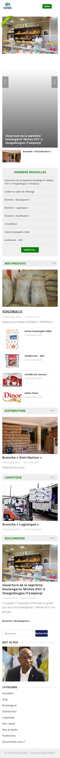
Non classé (8, 723)
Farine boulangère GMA (17, 231)
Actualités (8, 693)
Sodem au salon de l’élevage (20, 191)
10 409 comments (33, 529)
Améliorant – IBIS (14, 239)
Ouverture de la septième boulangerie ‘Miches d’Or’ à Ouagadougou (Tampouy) (23, 139)
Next (55, 82)
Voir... (53, 410)
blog (5, 699)
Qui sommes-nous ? (13, 741)
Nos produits (15, 263)
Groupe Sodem (20, 752)
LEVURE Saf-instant (36, 374)
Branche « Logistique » (17, 207)
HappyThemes (48, 752)
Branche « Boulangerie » (17, 199)
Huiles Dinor (31, 393)
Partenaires (9, 735)
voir (54, 263)
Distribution (15, 411)
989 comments (31, 462)
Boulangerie (15, 538)
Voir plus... (30, 249)
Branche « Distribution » (37, 151)
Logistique (13, 477)
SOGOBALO (11, 223)
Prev (5, 82)
